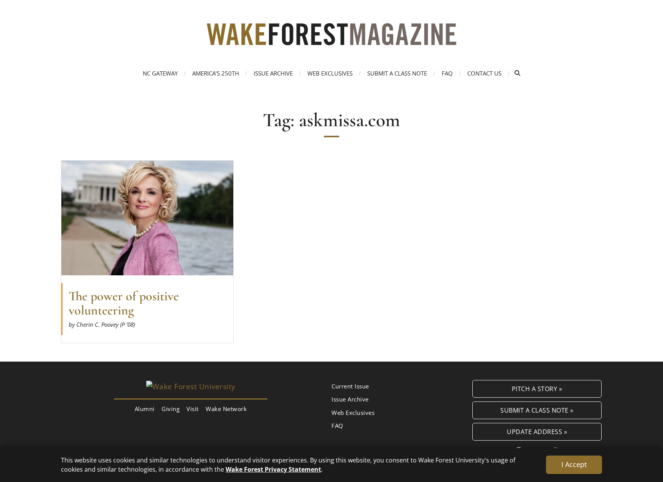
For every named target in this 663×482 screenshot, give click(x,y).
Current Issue (350, 386)
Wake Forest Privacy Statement (273, 469)
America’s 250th (215, 73)
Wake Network (226, 409)
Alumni (145, 409)
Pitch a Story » (537, 388)
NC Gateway (160, 73)
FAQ (447, 73)
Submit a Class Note (397, 73)
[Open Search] (517, 73)
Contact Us (484, 73)
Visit (192, 409)
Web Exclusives (330, 73)
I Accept (574, 464)
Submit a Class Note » (537, 410)
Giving (171, 409)
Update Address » (537, 431)
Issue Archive (273, 73)
